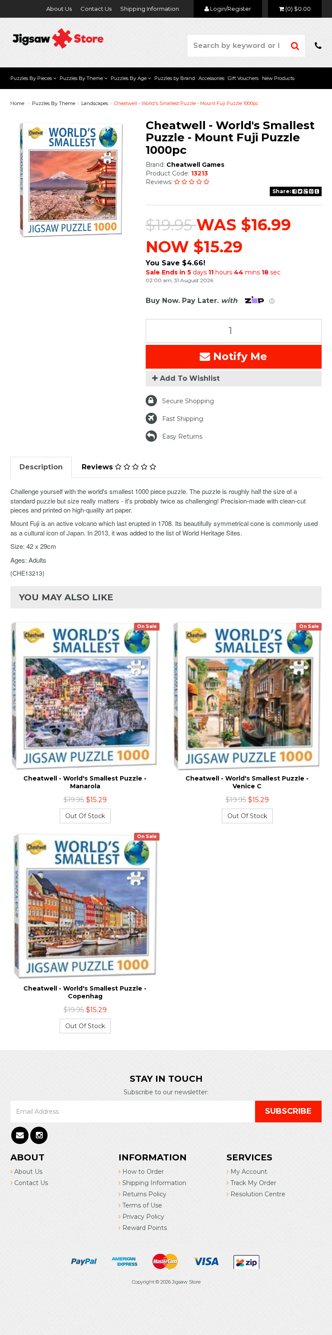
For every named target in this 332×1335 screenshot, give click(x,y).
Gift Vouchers (243, 78)
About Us (59, 8)
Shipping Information (149, 8)
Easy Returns (182, 436)
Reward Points (144, 1228)
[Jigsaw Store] (57, 37)
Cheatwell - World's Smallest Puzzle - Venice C (247, 782)
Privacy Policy (142, 1216)
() (298, 8)
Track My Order (252, 1183)
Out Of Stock (85, 816)
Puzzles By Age (129, 78)
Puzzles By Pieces (31, 78)
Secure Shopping (188, 401)
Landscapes (94, 103)
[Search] (295, 46)
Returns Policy (143, 1194)
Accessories (211, 78)
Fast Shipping (182, 419)
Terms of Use (141, 1205)
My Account (248, 1172)
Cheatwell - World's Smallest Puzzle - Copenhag (85, 992)
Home (17, 103)
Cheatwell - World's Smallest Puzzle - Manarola (85, 782)
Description (41, 467)
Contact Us (96, 8)
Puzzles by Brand (174, 78)
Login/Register (230, 8)
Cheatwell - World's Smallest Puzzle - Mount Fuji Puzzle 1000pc (186, 103)
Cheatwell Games (195, 165)
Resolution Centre (257, 1194)
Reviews (98, 467)
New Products (278, 78)
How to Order (142, 1172)
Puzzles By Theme (82, 78)
